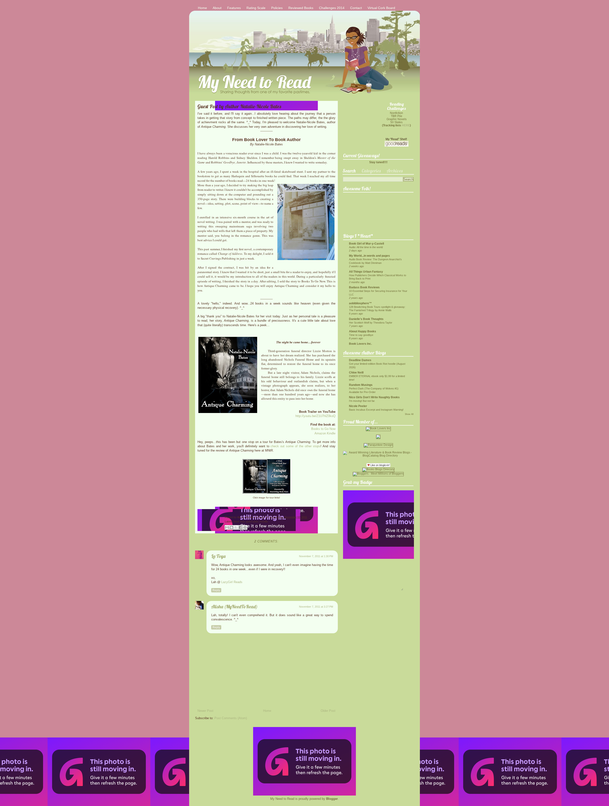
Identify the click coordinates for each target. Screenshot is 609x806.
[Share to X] (236, 527)
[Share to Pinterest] (245, 527)
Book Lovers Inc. (360, 343)
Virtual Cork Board (381, 8)
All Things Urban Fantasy (366, 271)
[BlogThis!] (231, 527)
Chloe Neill (356, 372)
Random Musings (361, 384)
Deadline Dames (360, 360)
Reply (216, 590)
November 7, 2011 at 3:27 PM (316, 606)
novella (264, 521)
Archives (395, 171)
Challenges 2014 (331, 8)
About (217, 8)
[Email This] (227, 527)
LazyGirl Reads (231, 582)
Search (349, 171)
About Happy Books (362, 331)
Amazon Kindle (324, 433)
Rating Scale (255, 8)
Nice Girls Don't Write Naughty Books (374, 397)
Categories (371, 171)
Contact (356, 8)
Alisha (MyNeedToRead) (251, 517)
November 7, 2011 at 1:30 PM (316, 556)
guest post (252, 521)
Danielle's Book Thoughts (366, 318)
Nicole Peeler (358, 406)
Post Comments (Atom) (230, 718)
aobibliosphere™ (360, 303)
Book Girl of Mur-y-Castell (366, 243)
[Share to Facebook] (240, 527)
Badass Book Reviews (364, 287)
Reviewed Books (300, 8)
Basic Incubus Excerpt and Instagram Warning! (376, 409)
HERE (406, 125)
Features (234, 8)
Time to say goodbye (361, 335)
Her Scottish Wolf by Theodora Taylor (370, 322)
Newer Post (205, 711)
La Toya (218, 556)
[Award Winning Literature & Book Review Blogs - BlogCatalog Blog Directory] (378, 455)
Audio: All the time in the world (366, 247)
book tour (239, 521)
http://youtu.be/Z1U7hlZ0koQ (315, 416)
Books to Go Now (323, 429)
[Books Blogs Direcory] (378, 469)
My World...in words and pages (369, 255)
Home (202, 8)
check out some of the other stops (295, 446)
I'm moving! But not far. (362, 400)
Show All (409, 414)
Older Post (328, 711)
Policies (277, 8)
